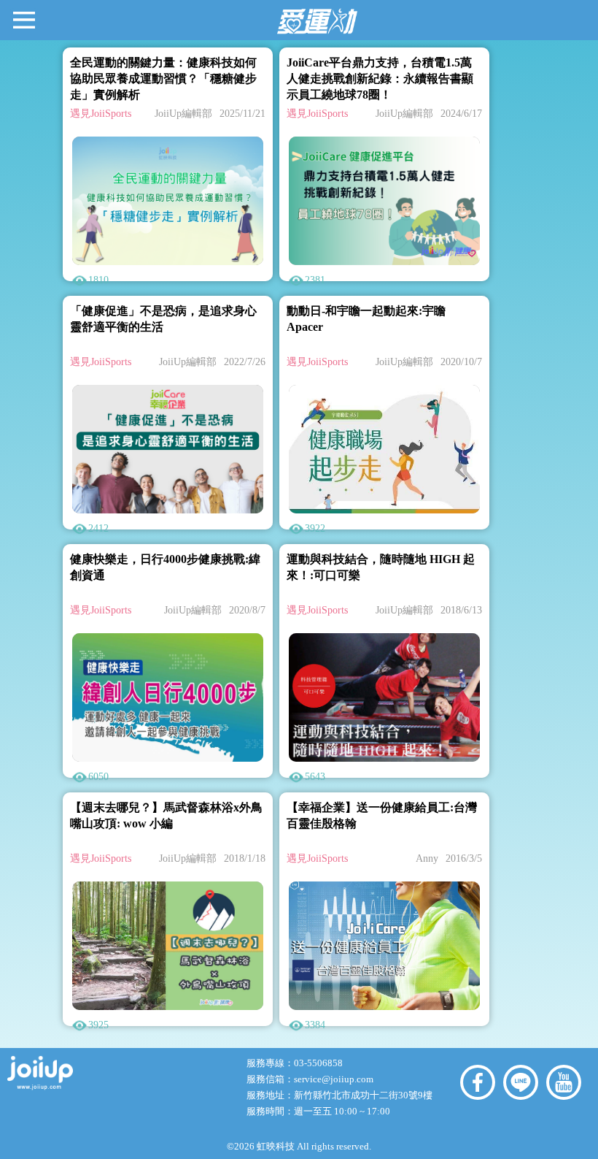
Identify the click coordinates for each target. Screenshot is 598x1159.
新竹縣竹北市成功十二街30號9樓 (363, 1095)
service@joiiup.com (335, 1079)
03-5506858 (318, 1062)
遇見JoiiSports (100, 113)
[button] (24, 19)
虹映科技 (276, 1146)
